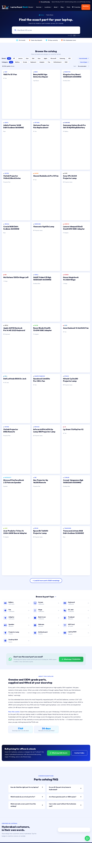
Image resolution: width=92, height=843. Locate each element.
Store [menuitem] (68, 7)
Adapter (42, 62)
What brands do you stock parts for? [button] (23, 797)
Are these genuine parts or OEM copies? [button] (62, 797)
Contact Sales (79, 753)
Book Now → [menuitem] (86, 7)
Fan (49, 62)
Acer (27, 58)
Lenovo (20, 58)
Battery (17, 62)
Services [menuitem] (38, 7)
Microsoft (53, 58)
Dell (33, 58)
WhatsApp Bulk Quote (59, 753)
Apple (45, 58)
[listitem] (16, 94)
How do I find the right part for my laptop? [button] (25, 787)
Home (42, 15)
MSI (69, 58)
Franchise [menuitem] (77, 7)
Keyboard (33, 62)
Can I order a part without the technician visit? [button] (62, 805)
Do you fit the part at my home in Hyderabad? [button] (60, 788)
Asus (39, 58)
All (9, 58)
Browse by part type (45, 596)
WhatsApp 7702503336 (72, 659)
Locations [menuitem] (48, 7)
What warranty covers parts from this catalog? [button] (23, 805)
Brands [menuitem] (30, 7)
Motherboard (57, 62)
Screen (25, 62)
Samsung (62, 58)
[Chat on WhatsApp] (87, 838)
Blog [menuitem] (62, 7)
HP (14, 58)
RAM (66, 62)
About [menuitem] (55, 7)
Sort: (75, 66)
